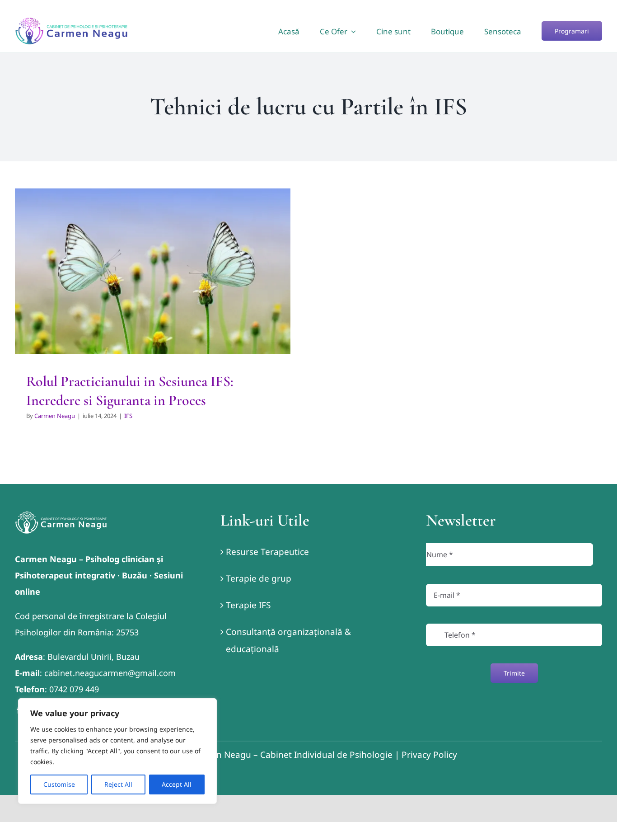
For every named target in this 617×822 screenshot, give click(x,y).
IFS (153, 291)
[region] (117, 751)
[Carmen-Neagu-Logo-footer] (61, 515)
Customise (59, 784)
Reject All (118, 784)
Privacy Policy (429, 755)
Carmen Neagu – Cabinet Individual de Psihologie (291, 755)
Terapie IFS (248, 605)
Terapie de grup (258, 578)
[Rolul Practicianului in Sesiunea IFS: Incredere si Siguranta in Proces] (152, 271)
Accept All (177, 784)
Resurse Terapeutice (267, 552)
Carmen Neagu (54, 416)
